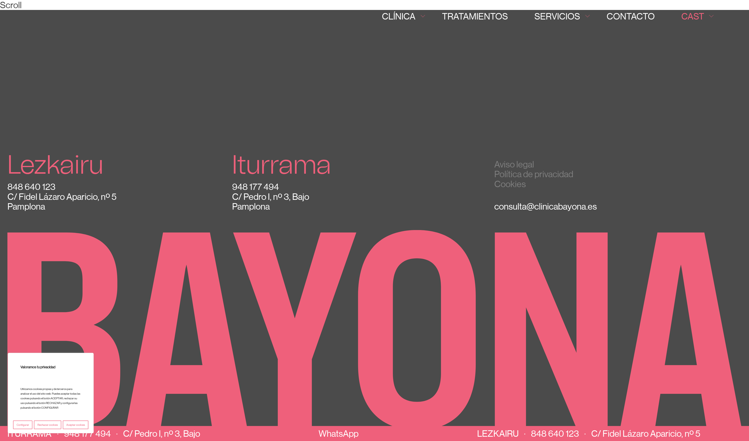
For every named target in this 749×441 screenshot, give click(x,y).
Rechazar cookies (47, 424)
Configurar (23, 424)
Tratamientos (475, 16)
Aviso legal (514, 164)
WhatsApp (339, 433)
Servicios (557, 16)
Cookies (510, 184)
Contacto (631, 16)
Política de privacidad (533, 174)
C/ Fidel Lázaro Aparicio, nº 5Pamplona (61, 201)
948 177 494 (87, 433)
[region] (51, 393)
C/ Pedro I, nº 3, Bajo (161, 433)
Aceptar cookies (75, 424)
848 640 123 (555, 433)
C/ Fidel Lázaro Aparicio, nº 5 (645, 433)
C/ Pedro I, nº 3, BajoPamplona (270, 201)
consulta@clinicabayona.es (545, 206)
